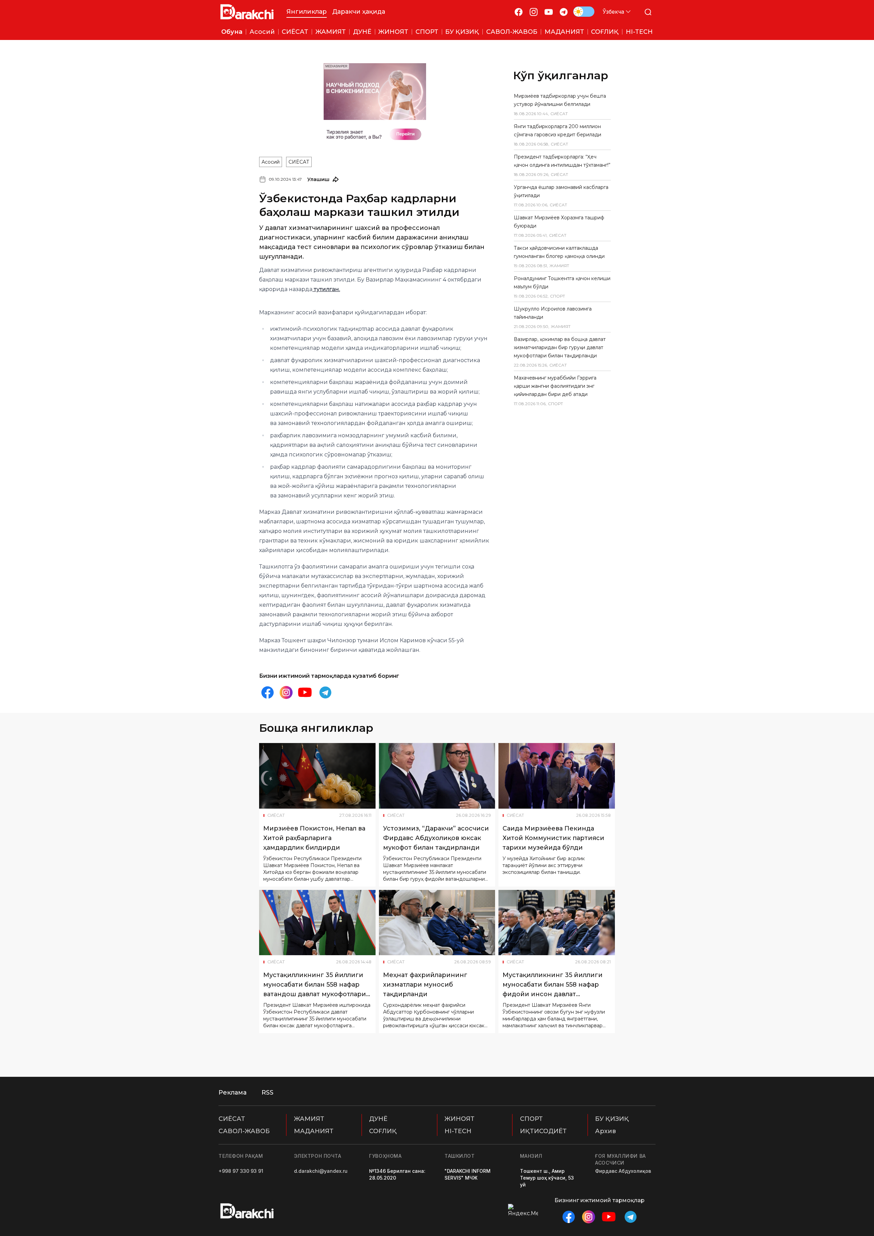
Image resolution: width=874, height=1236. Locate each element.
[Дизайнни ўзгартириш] (583, 11)
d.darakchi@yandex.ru (321, 1171)
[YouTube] (549, 12)
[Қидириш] (648, 11)
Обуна (231, 32)
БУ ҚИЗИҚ (612, 1119)
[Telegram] (564, 12)
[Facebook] (518, 12)
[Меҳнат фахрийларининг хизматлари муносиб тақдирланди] (437, 923)
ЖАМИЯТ (309, 1119)
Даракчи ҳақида (358, 11)
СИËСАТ (298, 162)
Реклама (232, 1092)
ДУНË (378, 1119)
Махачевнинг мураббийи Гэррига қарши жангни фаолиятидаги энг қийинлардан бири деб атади (555, 386)
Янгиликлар (306, 11)
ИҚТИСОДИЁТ (543, 1131)
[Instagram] (534, 12)
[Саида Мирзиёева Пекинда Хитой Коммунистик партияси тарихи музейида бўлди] (556, 776)
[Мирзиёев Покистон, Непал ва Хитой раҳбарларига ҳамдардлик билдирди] (317, 776)
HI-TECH (458, 1131)
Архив (605, 1131)
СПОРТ (531, 1119)
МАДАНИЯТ (314, 1131)
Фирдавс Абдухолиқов (623, 1171)
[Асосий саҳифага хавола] (247, 11)
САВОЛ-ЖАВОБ (244, 1131)
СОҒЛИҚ (383, 1131)
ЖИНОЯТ (460, 1119)
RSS (267, 1092)
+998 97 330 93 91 (240, 1171)
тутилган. (326, 289)
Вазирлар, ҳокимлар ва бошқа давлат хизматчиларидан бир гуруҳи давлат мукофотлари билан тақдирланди (560, 347)
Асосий (271, 162)
